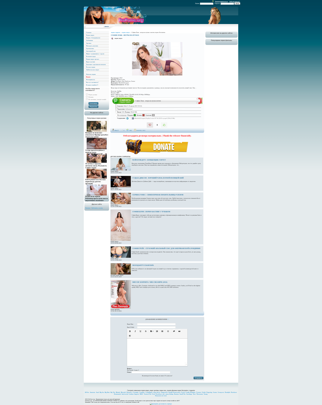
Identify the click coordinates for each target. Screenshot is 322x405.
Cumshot (142, 392)
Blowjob (123, 392)
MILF (141, 394)
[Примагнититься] (199, 103)
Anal (97, 392)
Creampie (135, 392)
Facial (183, 392)
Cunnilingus (149, 392)
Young (206, 394)
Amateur (92, 392)
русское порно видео (117, 275)
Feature (198, 392)
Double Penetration (174, 392)
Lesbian (131, 394)
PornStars (159, 394)
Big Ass (102, 392)
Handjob (227, 392)
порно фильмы (115, 309)
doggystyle (164, 392)
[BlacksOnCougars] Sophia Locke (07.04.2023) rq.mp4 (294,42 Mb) (154, 118)
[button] (130, 331)
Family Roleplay (191, 392)
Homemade (117, 394)
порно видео (118, 38)
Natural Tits (147, 394)
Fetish (204, 392)
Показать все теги (161, 395)
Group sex (221, 392)
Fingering (209, 392)
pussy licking (169, 394)
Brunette (129, 392)
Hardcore (234, 392)
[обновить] (129, 109)
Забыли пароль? (234, 2)
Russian (176, 394)
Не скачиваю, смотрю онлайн (97, 99)
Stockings (189, 394)
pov (164, 394)
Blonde (118, 392)
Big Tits (112, 392)
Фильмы (90, 97)
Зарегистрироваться (221, 2)
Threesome (199, 394)
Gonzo (215, 392)
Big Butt (107, 392)
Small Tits (182, 394)
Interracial (125, 394)
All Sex (87, 392)
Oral (153, 394)
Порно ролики (92, 94)
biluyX (117, 130)
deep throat (156, 392)
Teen (194, 394)
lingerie (136, 394)
